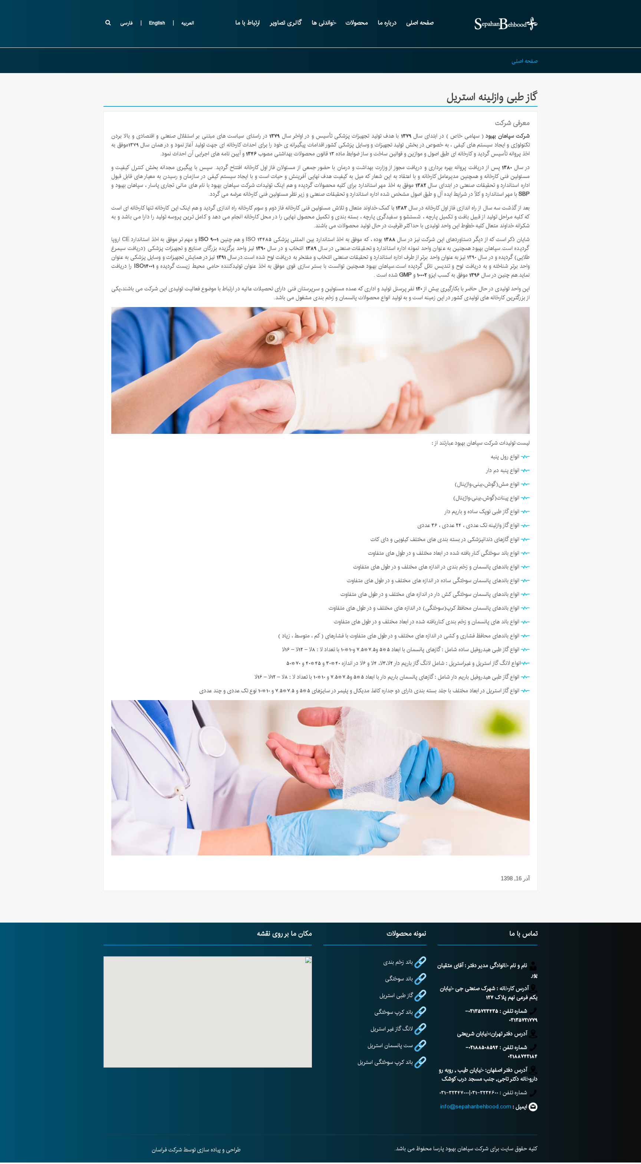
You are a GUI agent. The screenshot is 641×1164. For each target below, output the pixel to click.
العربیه (187, 23)
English (157, 23)
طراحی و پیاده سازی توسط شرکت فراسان (196, 1149)
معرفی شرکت (512, 123)
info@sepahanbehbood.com (475, 1106)
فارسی (126, 23)
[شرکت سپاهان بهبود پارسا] (506, 23)
